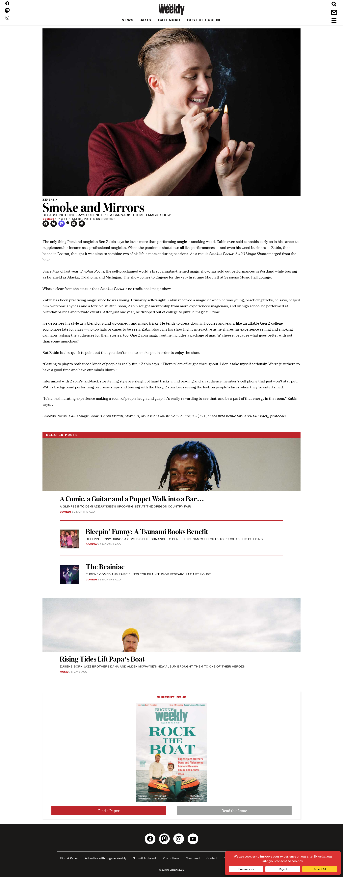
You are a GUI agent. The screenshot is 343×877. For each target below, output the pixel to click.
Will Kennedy (71, 219)
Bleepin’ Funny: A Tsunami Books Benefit (147, 531)
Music (64, 671)
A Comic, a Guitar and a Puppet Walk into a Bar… (132, 498)
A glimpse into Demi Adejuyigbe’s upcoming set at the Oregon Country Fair (125, 506)
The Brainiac (105, 566)
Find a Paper (108, 810)
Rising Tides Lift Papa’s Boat (102, 659)
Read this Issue (234, 810)
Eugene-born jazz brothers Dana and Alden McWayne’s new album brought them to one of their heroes (152, 666)
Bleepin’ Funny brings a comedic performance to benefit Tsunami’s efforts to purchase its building (175, 539)
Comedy (48, 219)
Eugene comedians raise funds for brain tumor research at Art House (148, 574)
